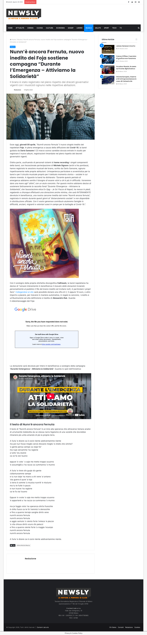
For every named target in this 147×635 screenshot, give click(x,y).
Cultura (49, 28)
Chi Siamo (112, 627)
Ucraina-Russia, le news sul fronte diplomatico (126, 67)
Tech (114, 28)
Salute (98, 28)
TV (121, 28)
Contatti (121, 627)
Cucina (40, 28)
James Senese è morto (125, 46)
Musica (89, 28)
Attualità (20, 28)
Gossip (70, 28)
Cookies (137, 627)
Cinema (30, 28)
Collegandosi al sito (25, 292)
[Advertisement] (96, 14)
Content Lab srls (43, 627)
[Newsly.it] (23, 14)
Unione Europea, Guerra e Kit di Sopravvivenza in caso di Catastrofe (126, 79)
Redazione (17, 90)
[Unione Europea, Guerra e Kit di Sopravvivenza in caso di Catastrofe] (108, 80)
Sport (106, 28)
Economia (60, 28)
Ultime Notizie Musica (23, 545)
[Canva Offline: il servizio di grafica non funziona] (108, 59)
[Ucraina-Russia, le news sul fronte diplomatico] (108, 69)
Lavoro (79, 28)
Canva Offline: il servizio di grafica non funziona (126, 57)
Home (10, 28)
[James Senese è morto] (108, 49)
